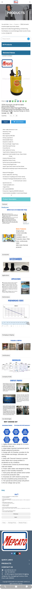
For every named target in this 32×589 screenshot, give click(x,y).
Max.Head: (5, 133)
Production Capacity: (8, 191)
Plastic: (4, 172)
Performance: (6, 162)
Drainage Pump (12, 522)
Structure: (5, 144)
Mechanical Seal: (7, 168)
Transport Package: (8, 179)
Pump (4, 522)
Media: (4, 160)
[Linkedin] (14, 553)
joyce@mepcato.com (10, 570)
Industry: (5, 158)
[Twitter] (17, 553)
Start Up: (5, 150)
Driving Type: (6, 138)
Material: (5, 140)
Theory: (5, 164)
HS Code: (5, 189)
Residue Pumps (22, 522)
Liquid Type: (6, 166)
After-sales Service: (8, 129)
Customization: (7, 193)
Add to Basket (19, 121)
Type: (4, 152)
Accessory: (6, 176)
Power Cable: (6, 174)
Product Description (9, 199)
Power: (4, 148)
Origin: (4, 187)
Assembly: (5, 146)
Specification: (6, 183)
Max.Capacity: (6, 136)
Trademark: (6, 185)
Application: (6, 154)
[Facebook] (12, 553)
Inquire (6, 121)
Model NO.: (5, 142)
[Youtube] (20, 553)
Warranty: (5, 131)
